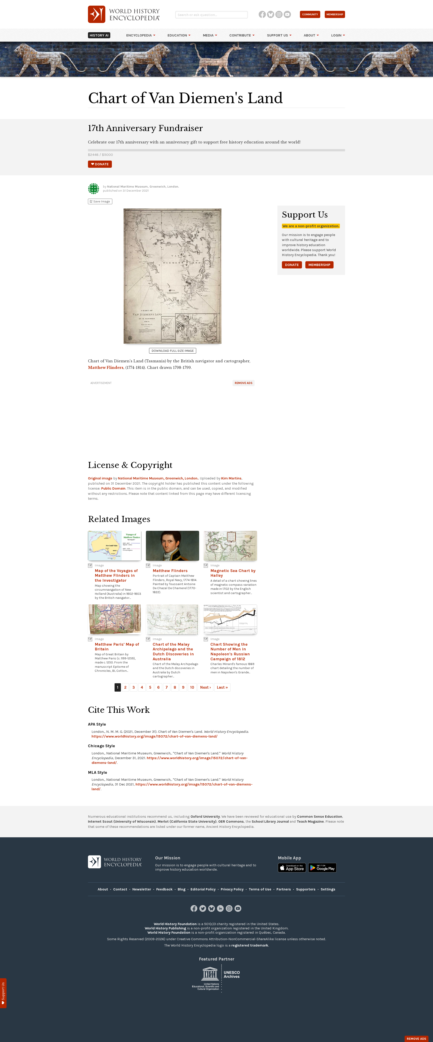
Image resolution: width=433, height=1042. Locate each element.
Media (208, 35)
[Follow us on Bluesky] (212, 910)
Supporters (306, 889)
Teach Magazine (310, 821)
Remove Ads (243, 383)
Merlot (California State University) (187, 821)
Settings (328, 889)
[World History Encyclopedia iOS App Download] (292, 868)
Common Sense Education (319, 816)
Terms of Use (260, 889)
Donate (292, 265)
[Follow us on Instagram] (230, 910)
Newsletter (141, 889)
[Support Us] (3, 993)
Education (177, 35)
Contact (120, 889)
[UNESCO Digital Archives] (216, 978)
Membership (319, 265)
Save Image (99, 201)
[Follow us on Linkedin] (221, 910)
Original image (100, 478)
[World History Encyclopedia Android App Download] (322, 868)
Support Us (277, 35)
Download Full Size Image (173, 351)
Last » (222, 687)
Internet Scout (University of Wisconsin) (122, 821)
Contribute (240, 35)
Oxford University (205, 816)
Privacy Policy (232, 889)
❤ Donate (100, 164)
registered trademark (249, 945)
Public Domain (113, 488)
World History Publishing (165, 928)
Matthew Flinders (105, 367)
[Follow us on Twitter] (203, 910)
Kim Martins (231, 478)
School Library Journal (270, 821)
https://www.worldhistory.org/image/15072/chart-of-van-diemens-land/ (155, 736)
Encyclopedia (139, 35)
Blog (181, 889)
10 (192, 687)
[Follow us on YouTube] (238, 910)
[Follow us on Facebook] (194, 910)
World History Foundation (175, 924)
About (309, 35)
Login (336, 35)
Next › (205, 687)
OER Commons (231, 821)
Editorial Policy (203, 889)
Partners (283, 889)
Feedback (164, 889)
